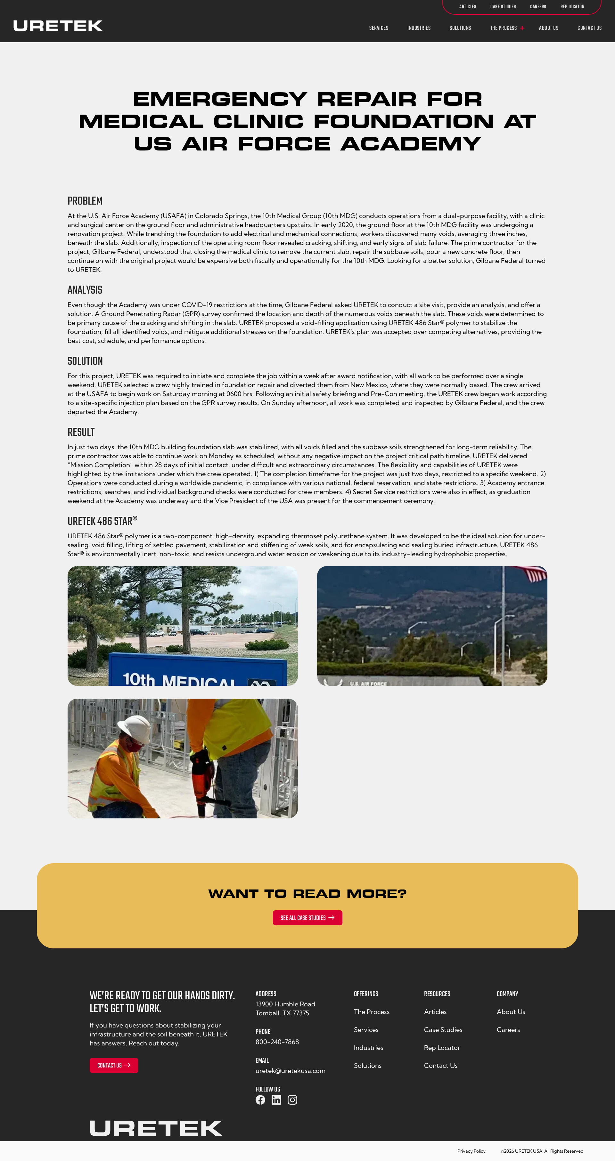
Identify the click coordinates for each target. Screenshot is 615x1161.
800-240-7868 (277, 1042)
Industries (418, 28)
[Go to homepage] (58, 25)
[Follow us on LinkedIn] (276, 1100)
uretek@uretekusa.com (290, 1071)
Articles (467, 7)
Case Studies (503, 7)
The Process (503, 28)
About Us (548, 28)
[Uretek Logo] (156, 1130)
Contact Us (590, 28)
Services (378, 28)
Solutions (460, 28)
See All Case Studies (303, 918)
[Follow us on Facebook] (260, 1100)
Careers (538, 7)
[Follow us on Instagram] (292, 1100)
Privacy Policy (471, 1151)
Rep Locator (573, 7)
